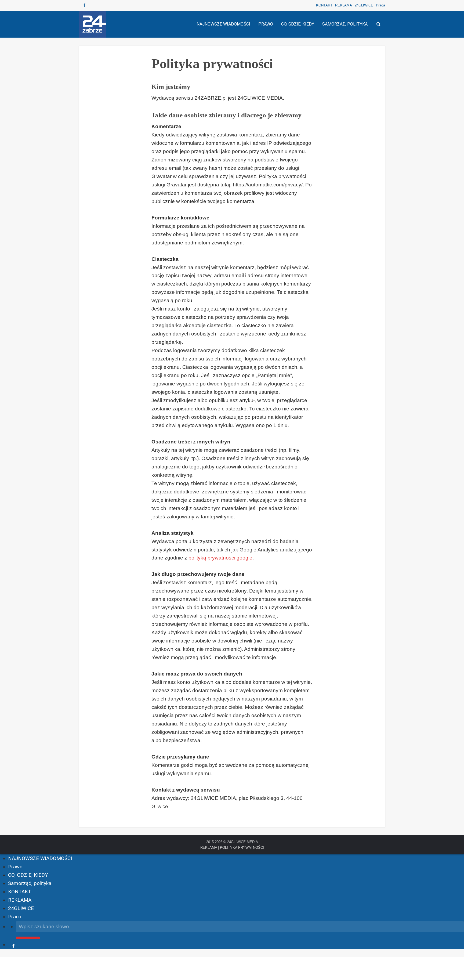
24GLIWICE (364, 5)
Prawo (265, 24)
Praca (380, 5)
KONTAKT (324, 5)
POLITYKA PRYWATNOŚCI (242, 848)
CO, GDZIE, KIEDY (297, 24)
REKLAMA (343, 5)
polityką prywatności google (220, 558)
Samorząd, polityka (345, 24)
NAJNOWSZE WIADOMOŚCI (223, 24)
